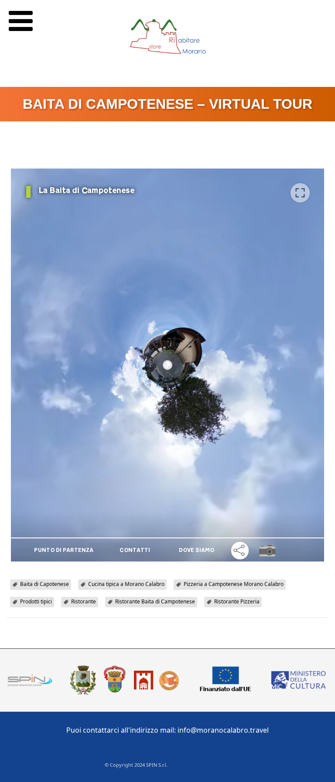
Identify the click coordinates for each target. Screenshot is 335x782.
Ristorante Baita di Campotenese (155, 601)
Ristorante (83, 601)
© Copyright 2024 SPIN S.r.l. (136, 764)
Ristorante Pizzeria (237, 601)
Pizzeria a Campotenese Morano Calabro (234, 584)
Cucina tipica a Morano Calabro (126, 584)
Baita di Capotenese (44, 584)
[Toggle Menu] (20, 21)
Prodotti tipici (36, 601)
